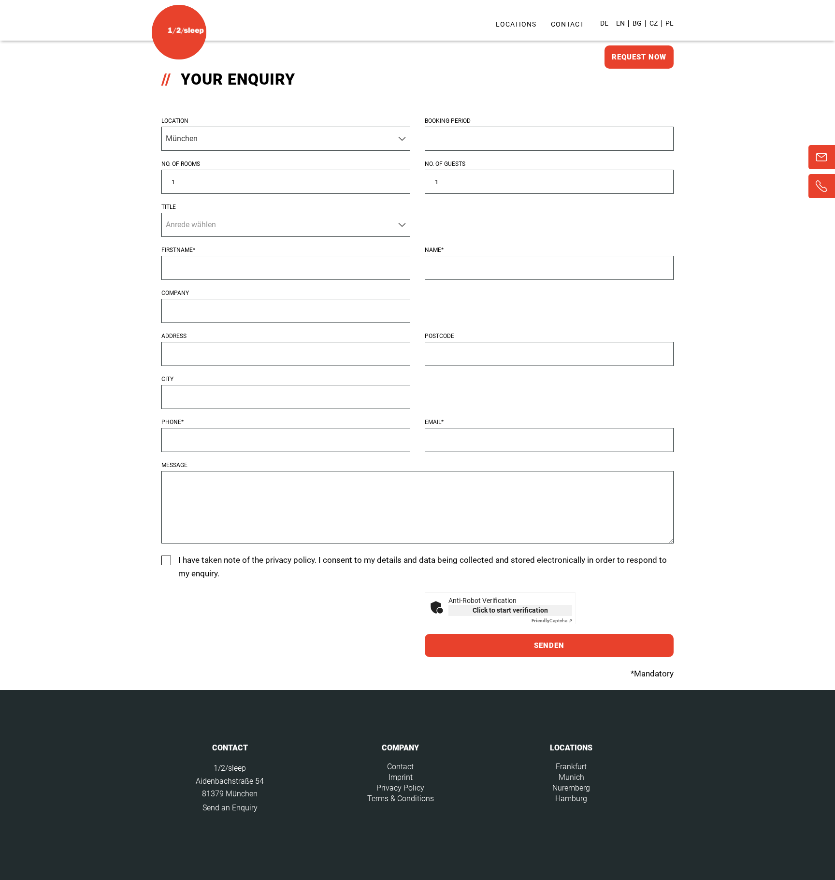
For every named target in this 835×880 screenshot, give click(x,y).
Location (174, 120)
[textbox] (286, 222)
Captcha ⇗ (552, 620)
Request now (639, 57)
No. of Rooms (180, 164)
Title (168, 207)
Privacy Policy (400, 787)
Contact (567, 24)
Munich (571, 777)
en (620, 23)
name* (434, 250)
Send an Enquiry (230, 807)
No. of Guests (445, 164)
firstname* (178, 250)
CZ (653, 23)
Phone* (172, 422)
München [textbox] (182, 138)
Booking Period (448, 120)
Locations (516, 24)
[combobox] (285, 139)
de (604, 23)
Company (175, 293)
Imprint (401, 777)
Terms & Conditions (400, 798)
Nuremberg (571, 787)
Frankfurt (571, 766)
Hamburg (571, 798)
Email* (434, 422)
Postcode (439, 336)
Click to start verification (510, 610)
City (167, 379)
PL (669, 23)
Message (174, 465)
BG (637, 23)
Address (174, 336)
